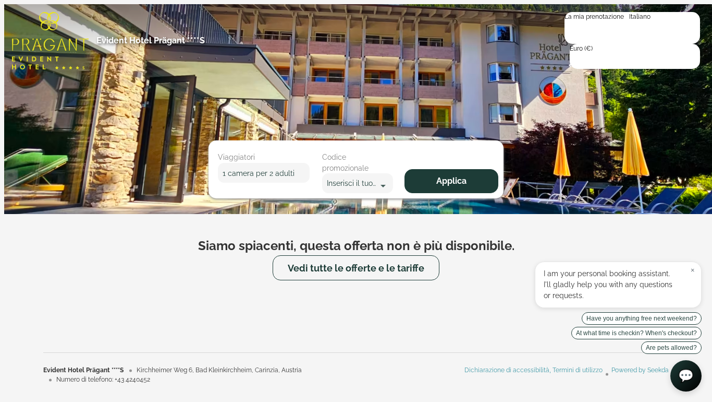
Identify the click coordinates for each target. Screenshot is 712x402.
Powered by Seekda (640, 370)
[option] (632, 25)
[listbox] (632, 28)
